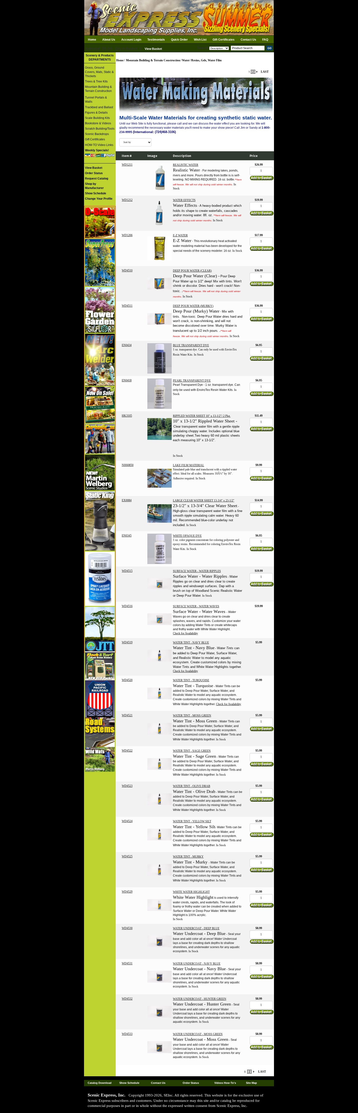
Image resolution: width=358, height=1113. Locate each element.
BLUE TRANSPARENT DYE (191, 345)
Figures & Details (96, 112)
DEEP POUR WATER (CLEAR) (192, 270)
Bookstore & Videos (98, 123)
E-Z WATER (180, 235)
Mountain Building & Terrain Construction (98, 89)
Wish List (200, 39)
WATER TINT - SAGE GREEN (192, 751)
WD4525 (127, 856)
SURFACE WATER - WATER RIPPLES (197, 571)
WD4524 (127, 821)
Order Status (191, 1082)
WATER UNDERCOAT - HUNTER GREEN (199, 999)
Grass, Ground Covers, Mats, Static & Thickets (99, 72)
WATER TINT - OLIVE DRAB (191, 786)
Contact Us (248, 39)
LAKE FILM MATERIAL (188, 465)
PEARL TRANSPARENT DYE (192, 380)
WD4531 (127, 963)
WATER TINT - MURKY (188, 856)
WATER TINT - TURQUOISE (191, 680)
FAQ (265, 39)
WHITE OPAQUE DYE (187, 536)
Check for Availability (185, 633)
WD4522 (127, 750)
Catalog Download (100, 1082)
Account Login (131, 39)
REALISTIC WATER (185, 165)
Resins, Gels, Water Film (206, 60)
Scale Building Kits (97, 118)
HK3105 (127, 415)
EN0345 (127, 535)
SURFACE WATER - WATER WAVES (196, 606)
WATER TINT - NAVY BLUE (191, 642)
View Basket (153, 49)
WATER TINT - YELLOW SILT (192, 821)
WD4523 (127, 786)
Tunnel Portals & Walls (96, 99)
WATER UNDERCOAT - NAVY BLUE (196, 963)
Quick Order (179, 39)
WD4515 (127, 571)
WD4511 (127, 305)
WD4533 (127, 1034)
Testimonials (156, 39)
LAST (265, 71)
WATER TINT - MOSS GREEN (192, 715)
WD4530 (127, 928)
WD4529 (127, 891)
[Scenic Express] (179, 17)
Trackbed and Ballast (99, 107)
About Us (108, 39)
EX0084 (127, 500)
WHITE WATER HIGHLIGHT (191, 892)
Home (92, 39)
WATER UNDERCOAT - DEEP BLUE (196, 928)
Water (185, 60)
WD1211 (127, 164)
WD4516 (127, 606)
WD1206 (127, 235)
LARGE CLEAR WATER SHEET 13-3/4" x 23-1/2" (203, 500)
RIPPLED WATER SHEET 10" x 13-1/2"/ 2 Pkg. (202, 416)
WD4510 (127, 270)
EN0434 (127, 345)
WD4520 (127, 680)
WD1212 (127, 200)
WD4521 (127, 715)
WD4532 (127, 998)
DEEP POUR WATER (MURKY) (193, 306)
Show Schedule (129, 1082)
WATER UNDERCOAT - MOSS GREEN (198, 1034)
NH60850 (127, 465)
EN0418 (127, 380)
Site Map (251, 1082)
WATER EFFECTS (184, 200)
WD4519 (127, 642)
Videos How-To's (225, 1082)
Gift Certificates (224, 39)
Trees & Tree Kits (96, 81)
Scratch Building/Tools (99, 128)
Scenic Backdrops (97, 134)
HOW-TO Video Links (99, 145)
